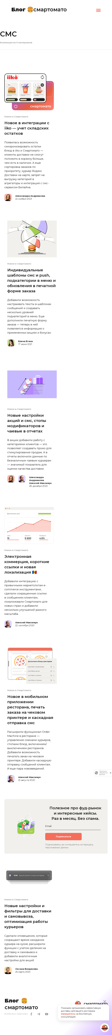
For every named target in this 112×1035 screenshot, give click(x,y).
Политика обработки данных (103, 772)
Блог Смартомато (20, 1014)
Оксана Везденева (26, 969)
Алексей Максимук (40, 483)
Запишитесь (68, 1014)
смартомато (39, 9)
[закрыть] (110, 772)
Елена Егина (25, 341)
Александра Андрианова (30, 196)
